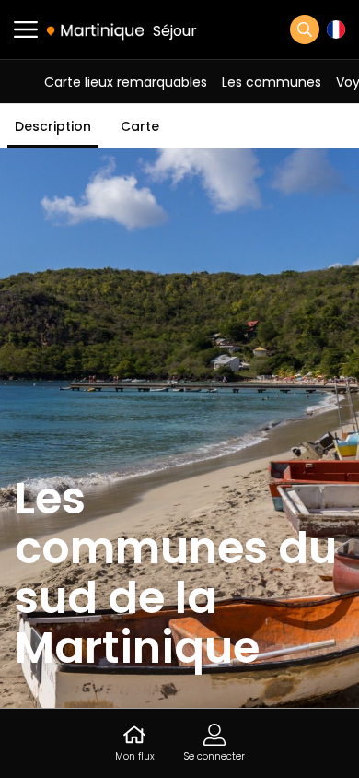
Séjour (175, 30)
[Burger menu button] (26, 29)
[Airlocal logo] (95, 30)
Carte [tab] (140, 126)
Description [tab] (53, 126)
